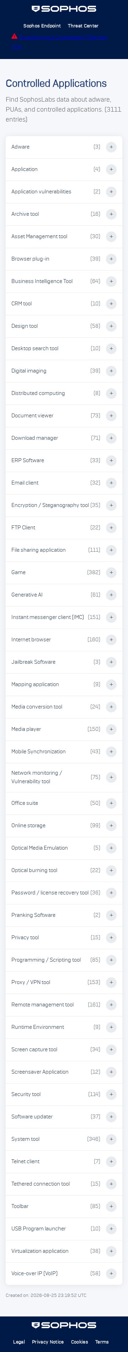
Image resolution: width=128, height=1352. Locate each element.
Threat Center (83, 25)
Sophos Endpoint (42, 25)
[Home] (64, 11)
